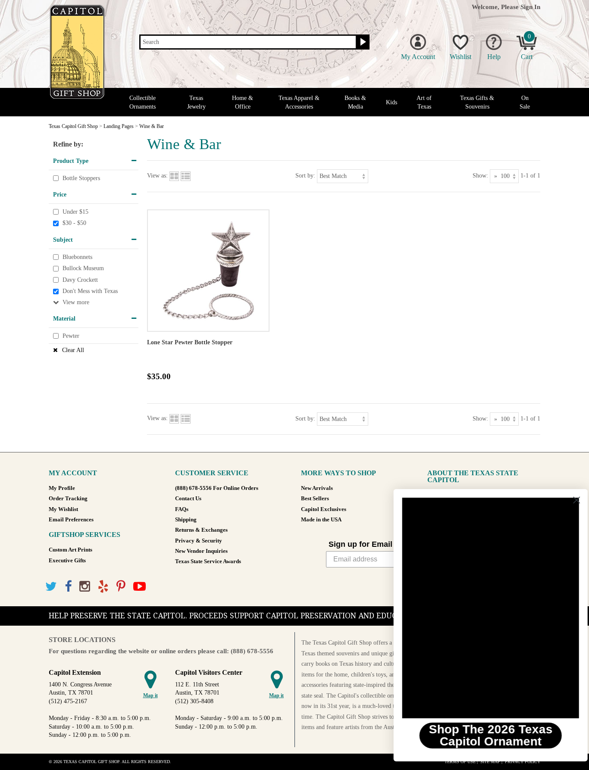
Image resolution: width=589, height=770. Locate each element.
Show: (480, 175)
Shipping (186, 520)
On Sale (525, 102)
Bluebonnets (77, 257)
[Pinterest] (120, 586)
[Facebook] (68, 586)
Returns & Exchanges (201, 530)
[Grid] (174, 175)
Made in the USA (321, 520)
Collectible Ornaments (142, 102)
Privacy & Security (198, 541)
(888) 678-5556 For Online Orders (216, 488)
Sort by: (305, 175)
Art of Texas (424, 102)
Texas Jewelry (196, 102)
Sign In (530, 6)
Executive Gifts (67, 561)
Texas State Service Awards (208, 561)
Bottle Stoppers (81, 178)
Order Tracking (68, 499)
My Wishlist (63, 509)
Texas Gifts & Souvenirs (477, 102)
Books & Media (355, 102)
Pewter (71, 336)
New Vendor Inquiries (201, 551)
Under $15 (75, 212)
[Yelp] (103, 586)
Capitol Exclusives (323, 509)
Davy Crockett (80, 280)
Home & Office (242, 102)
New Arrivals (317, 488)
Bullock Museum (83, 268)
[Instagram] (84, 586)
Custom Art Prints (70, 550)
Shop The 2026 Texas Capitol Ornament (483, 735)
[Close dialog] (569, 500)
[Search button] (362, 42)
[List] (186, 175)
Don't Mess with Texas (90, 291)
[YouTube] (139, 586)
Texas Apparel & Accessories (299, 102)
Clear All (73, 350)
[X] (51, 586)
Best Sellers (315, 499)
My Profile (62, 488)
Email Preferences (71, 520)
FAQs (181, 509)
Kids (391, 102)
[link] (483, 608)
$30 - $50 (74, 223)
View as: (157, 175)
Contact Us (188, 499)
